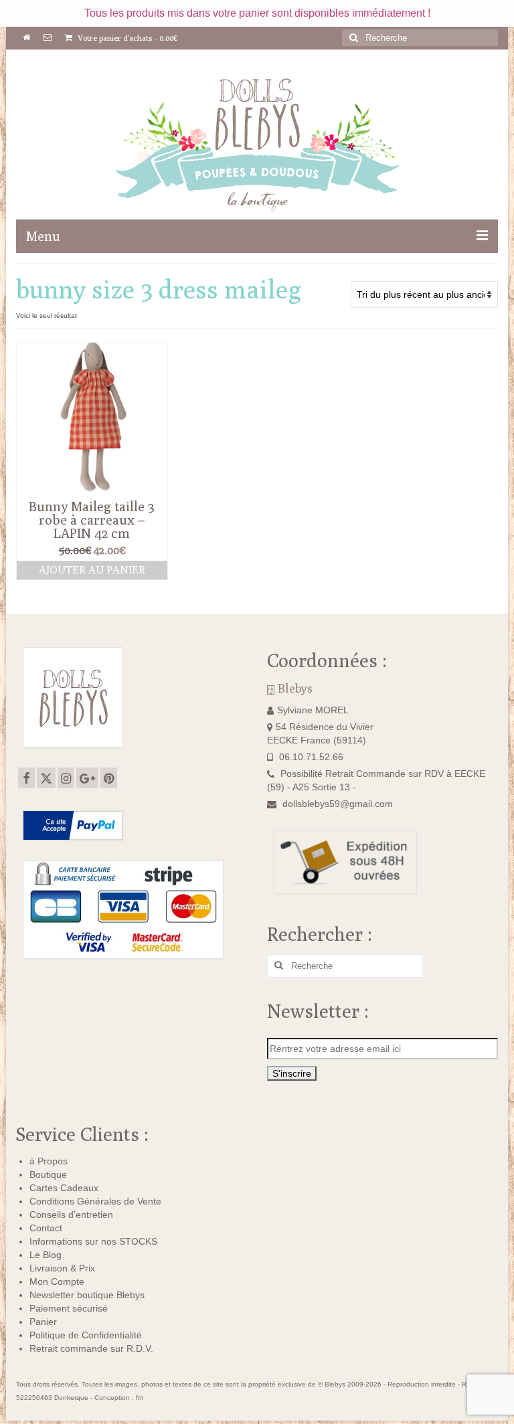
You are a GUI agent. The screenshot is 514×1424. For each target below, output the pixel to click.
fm (139, 1397)
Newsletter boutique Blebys (87, 1294)
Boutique (48, 1174)
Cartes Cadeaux (63, 1187)
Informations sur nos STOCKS (93, 1241)
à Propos (48, 1161)
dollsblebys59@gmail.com (337, 803)
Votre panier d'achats (127, 38)
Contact (45, 1228)
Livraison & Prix (62, 1268)
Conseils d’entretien (71, 1214)
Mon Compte (56, 1281)
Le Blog (45, 1254)
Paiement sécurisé (68, 1308)
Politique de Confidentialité (85, 1335)
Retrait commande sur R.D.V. (91, 1348)
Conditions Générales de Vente (95, 1201)
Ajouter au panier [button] (92, 569)
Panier (43, 1321)
